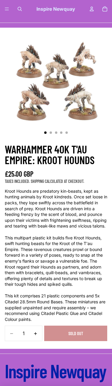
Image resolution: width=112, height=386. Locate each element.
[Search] (19, 8)
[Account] (91, 8)
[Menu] (7, 9)
